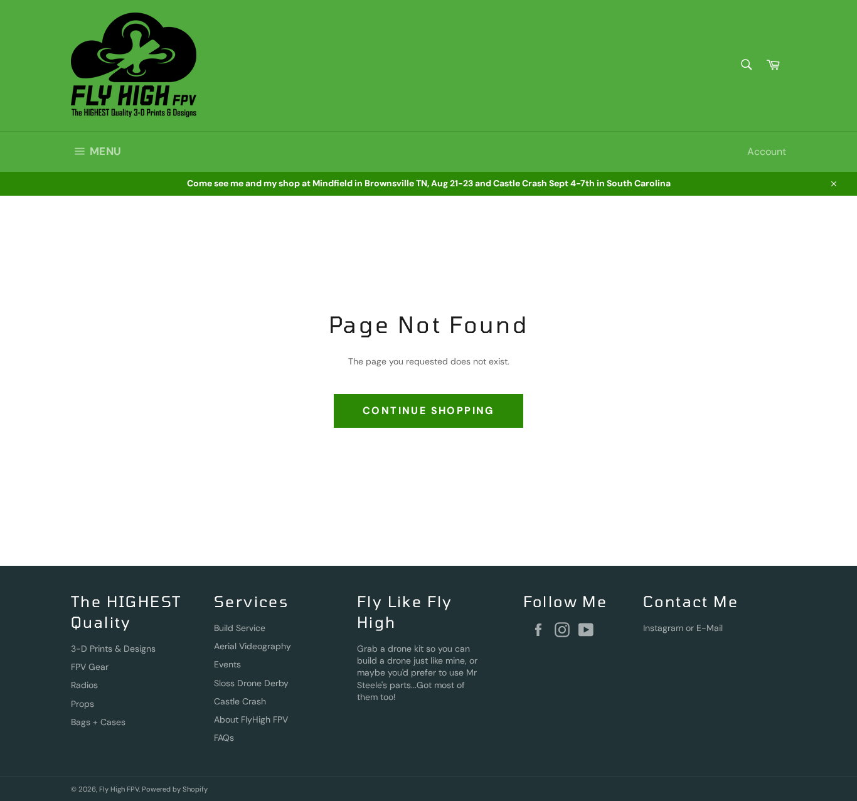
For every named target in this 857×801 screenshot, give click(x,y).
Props (82, 703)
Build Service (239, 628)
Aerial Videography (252, 646)
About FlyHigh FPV (251, 719)
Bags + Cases (98, 722)
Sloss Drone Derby (251, 683)
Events (227, 664)
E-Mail (709, 628)
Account (766, 151)
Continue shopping (428, 410)
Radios (84, 685)
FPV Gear (90, 666)
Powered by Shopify (175, 789)
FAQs (224, 737)
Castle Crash (240, 701)
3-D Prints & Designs (113, 648)
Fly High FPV (119, 789)
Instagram (663, 628)
